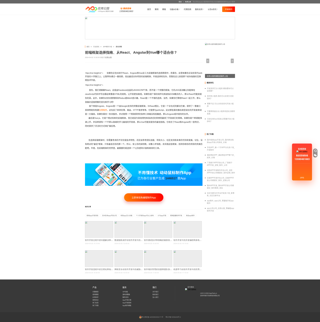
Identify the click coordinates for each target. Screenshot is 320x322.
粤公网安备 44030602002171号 (152, 317)
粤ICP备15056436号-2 (173, 317)
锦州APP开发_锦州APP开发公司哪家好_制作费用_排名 (220, 186)
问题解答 (95, 292)
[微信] (315, 155)
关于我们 (155, 292)
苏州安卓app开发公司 (109, 215)
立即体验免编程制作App (144, 197)
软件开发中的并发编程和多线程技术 (190, 240)
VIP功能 (125, 292)
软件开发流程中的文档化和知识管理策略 (103, 269)
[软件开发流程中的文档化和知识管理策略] (99, 251)
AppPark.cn (213, 293)
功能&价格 (174, 9)
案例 (156, 9)
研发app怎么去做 (126, 215)
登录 (180, 2)
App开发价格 (126, 300)
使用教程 (95, 294)
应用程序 (103, 109)
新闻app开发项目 (92, 215)
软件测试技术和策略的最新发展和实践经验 (163, 240)
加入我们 (155, 297)
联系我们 (155, 294)
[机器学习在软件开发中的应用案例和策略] (188, 251)
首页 (149, 9)
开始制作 (228, 9)
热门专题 (95, 305)
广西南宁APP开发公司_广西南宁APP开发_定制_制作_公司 (219, 163)
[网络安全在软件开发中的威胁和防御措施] (128, 251)
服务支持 (199, 9)
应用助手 (95, 297)
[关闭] (302, 177)
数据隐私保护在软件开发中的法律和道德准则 (134, 240)
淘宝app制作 (190, 215)
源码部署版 (126, 294)
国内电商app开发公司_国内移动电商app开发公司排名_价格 (220, 140)
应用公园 (108, 57)
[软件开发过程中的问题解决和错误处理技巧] (99, 222)
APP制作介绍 (107, 47)
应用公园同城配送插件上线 (217, 76)
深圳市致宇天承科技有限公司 (210, 295)
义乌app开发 (162, 215)
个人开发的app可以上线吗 (145, 215)
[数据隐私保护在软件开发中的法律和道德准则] (128, 222)
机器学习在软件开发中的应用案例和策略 (192, 269)
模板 (164, 9)
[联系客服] (315, 151)
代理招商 (187, 9)
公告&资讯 (212, 9)
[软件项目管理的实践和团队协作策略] (158, 251)
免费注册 (188, 2)
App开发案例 (126, 303)
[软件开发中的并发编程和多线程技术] (188, 222)
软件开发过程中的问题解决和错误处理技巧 (104, 240)
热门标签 (95, 303)
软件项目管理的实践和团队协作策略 (160, 269)
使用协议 (95, 300)
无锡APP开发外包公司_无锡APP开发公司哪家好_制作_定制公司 (220, 178)
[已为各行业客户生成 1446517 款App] (143, 164)
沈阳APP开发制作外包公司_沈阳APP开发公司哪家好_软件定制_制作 (221, 171)
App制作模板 (126, 305)
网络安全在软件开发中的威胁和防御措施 (132, 269)
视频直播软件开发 (176, 215)
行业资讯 (96, 47)
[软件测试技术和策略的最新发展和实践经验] (158, 222)
